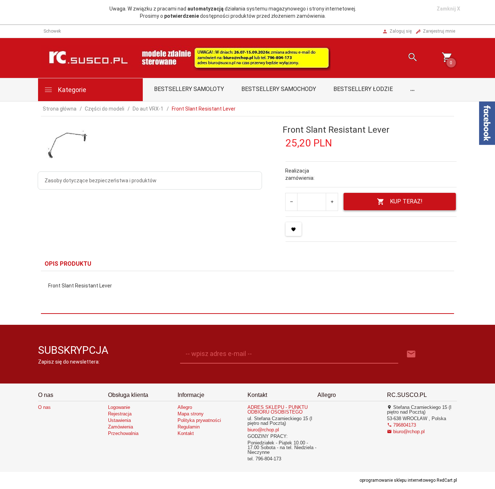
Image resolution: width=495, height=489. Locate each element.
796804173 (404, 425)
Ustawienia (119, 420)
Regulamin (189, 427)
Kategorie (71, 90)
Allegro (185, 407)
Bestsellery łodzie (363, 89)
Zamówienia (120, 427)
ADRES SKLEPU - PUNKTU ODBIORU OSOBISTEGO (278, 410)
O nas (44, 407)
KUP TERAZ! (406, 201)
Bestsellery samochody (278, 89)
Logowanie (119, 407)
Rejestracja (120, 414)
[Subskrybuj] (411, 354)
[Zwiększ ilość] (332, 202)
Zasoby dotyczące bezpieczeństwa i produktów (101, 180)
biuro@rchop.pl (263, 429)
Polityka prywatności (199, 420)
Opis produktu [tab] (68, 263)
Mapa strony (191, 414)
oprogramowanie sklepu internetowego (397, 480)
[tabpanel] (247, 292)
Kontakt (186, 433)
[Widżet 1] (487, 123)
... (412, 89)
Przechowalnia (123, 433)
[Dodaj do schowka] (293, 229)
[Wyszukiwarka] (403, 58)
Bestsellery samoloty (189, 89)
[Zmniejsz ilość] (292, 202)
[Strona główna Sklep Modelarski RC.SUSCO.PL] (185, 58)
